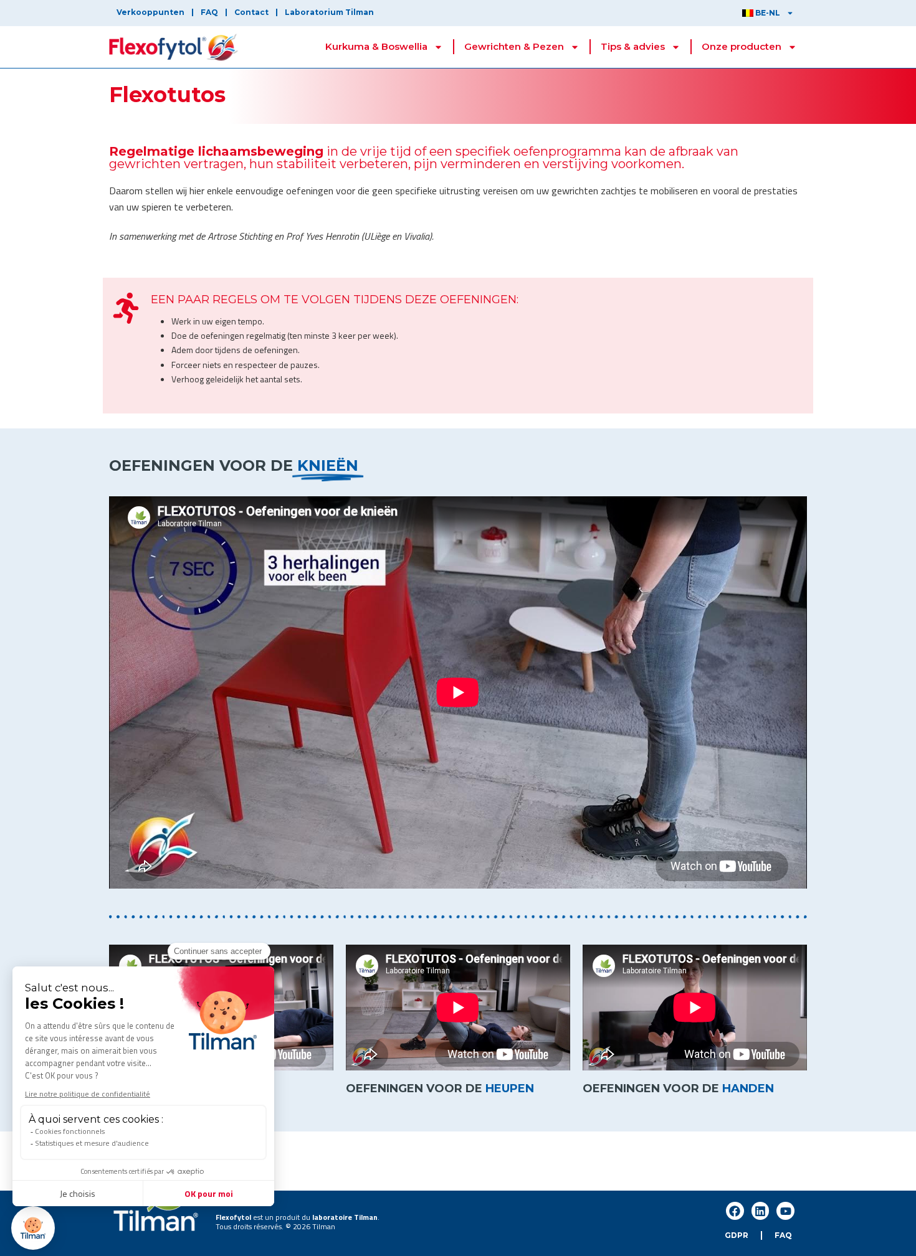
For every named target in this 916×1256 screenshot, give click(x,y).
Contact (251, 12)
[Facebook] (735, 1211)
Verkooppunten (150, 12)
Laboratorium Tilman (329, 12)
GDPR (736, 1235)
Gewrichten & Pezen (514, 46)
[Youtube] (785, 1211)
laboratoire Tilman (345, 1217)
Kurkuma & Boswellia (376, 46)
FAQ (209, 12)
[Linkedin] (760, 1211)
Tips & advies (633, 46)
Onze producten (741, 46)
